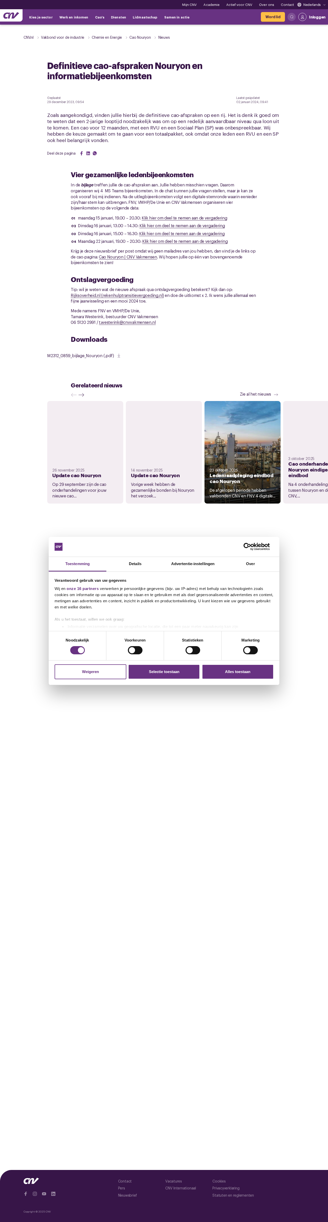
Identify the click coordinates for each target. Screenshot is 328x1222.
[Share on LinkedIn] (88, 153)
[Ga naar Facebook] (25, 1193)
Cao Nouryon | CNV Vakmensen (128, 256)
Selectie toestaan (164, 671)
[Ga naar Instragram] (34, 1193)
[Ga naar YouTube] (44, 1193)
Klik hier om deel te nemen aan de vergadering (184, 218)
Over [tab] (250, 564)
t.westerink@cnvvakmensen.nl (127, 322)
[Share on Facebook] (81, 153)
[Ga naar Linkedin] (53, 1193)
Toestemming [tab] (77, 564)
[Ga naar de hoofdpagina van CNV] (11, 15)
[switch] (135, 650)
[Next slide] (82, 395)
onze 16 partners (83, 588)
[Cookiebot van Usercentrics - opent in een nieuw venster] (251, 546)
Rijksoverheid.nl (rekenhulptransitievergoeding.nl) (117, 295)
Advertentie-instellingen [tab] (192, 564)
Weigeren (90, 671)
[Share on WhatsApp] (95, 153)
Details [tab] (135, 564)
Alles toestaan (237, 671)
